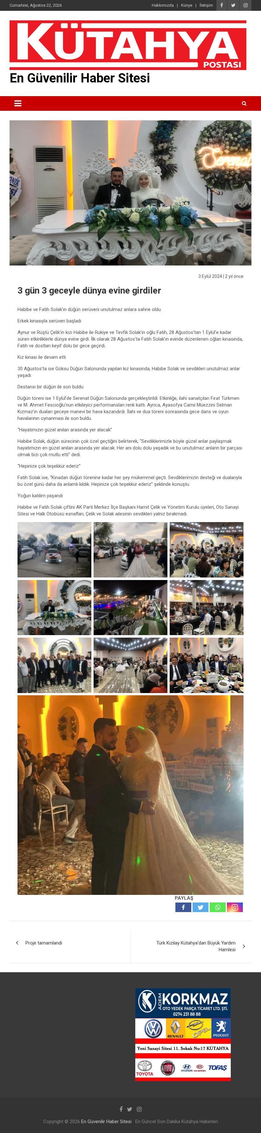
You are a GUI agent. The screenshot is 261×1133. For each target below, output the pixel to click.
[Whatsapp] (218, 907)
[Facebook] (183, 907)
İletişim (206, 5)
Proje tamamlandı (43, 943)
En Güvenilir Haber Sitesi (80, 78)
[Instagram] (235, 907)
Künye (186, 5)
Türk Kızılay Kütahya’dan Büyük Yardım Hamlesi (196, 946)
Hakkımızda (163, 5)
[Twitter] (200, 907)
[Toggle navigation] (18, 103)
